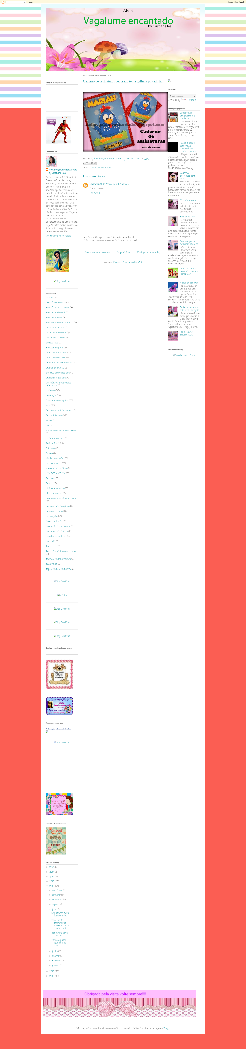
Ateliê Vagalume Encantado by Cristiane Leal (63, 171)
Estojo (49, 420)
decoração (51, 395)
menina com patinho (56, 468)
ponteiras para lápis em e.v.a (61, 498)
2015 (52, 881)
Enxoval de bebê (54, 415)
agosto (56, 904)
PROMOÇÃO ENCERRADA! (186, 333)
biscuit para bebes (55, 337)
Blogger (167, 1028)
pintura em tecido (55, 488)
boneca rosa (52, 343)
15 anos (50, 297)
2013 (52, 971)
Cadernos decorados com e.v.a (187, 175)
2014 (52, 886)
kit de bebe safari (55, 458)
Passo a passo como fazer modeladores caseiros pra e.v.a (188, 147)
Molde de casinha (189, 283)
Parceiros (50, 478)
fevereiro (57, 961)
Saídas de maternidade (58, 526)
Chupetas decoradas (56, 378)
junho (55, 951)
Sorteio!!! (50, 541)
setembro (57, 899)
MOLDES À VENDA (55, 473)
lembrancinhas (53, 463)
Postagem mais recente (97, 252)
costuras (50, 390)
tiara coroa (51, 546)
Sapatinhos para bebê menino (60, 914)
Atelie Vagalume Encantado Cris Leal (58, 729)
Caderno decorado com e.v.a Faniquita (189, 309)
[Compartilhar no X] (89, 163)
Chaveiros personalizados (59, 363)
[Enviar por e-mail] (84, 163)
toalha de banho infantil (58, 559)
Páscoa (49, 483)
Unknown (95, 184)
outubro (56, 895)
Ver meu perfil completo (58, 236)
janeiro (56, 965)
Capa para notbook (56, 358)
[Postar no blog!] (87, 163)
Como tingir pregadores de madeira (187, 115)
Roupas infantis (54, 521)
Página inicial (123, 252)
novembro (57, 890)
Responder (95, 193)
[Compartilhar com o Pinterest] (95, 163)
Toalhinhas (51, 564)
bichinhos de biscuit (56, 332)
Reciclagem (52, 516)
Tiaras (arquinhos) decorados (61, 551)
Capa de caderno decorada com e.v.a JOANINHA (189, 271)
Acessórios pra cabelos (57, 307)
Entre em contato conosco (59, 410)
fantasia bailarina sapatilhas (61, 430)
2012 (52, 976)
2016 (52, 877)
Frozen (49, 453)
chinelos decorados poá (58, 373)
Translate (191, 100)
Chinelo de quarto (55, 368)
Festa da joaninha (55, 438)
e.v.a (48, 405)
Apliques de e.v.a (54, 318)
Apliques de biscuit (55, 312)
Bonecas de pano (54, 348)
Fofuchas (50, 448)
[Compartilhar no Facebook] (92, 163)
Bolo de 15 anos (188, 217)
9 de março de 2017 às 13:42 (114, 184)
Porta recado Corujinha (58, 506)
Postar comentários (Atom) (127, 262)
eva (48, 425)
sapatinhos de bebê (56, 536)
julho (55, 909)
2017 (52, 872)
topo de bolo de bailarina (58, 569)
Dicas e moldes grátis (57, 400)
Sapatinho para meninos (60, 934)
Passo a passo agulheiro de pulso (59, 943)
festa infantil (53, 443)
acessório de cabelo (56, 302)
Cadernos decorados (101, 167)
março (56, 956)
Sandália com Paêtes (57, 531)
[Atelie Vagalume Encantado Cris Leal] (47, 732)
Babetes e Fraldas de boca (59, 323)
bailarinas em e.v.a (55, 327)
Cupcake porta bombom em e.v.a (189, 243)
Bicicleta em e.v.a (188, 200)
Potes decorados (54, 511)
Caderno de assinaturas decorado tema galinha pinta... (60, 924)
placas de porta (54, 493)
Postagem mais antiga (149, 252)
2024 (52, 867)
